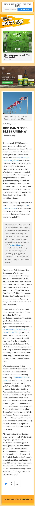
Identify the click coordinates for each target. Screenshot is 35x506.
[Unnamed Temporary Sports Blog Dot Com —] (17, 22)
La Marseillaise (15, 245)
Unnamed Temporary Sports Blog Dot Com (19, 499)
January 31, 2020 (9, 124)
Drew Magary (9, 135)
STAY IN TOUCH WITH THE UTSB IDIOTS (17, 5)
